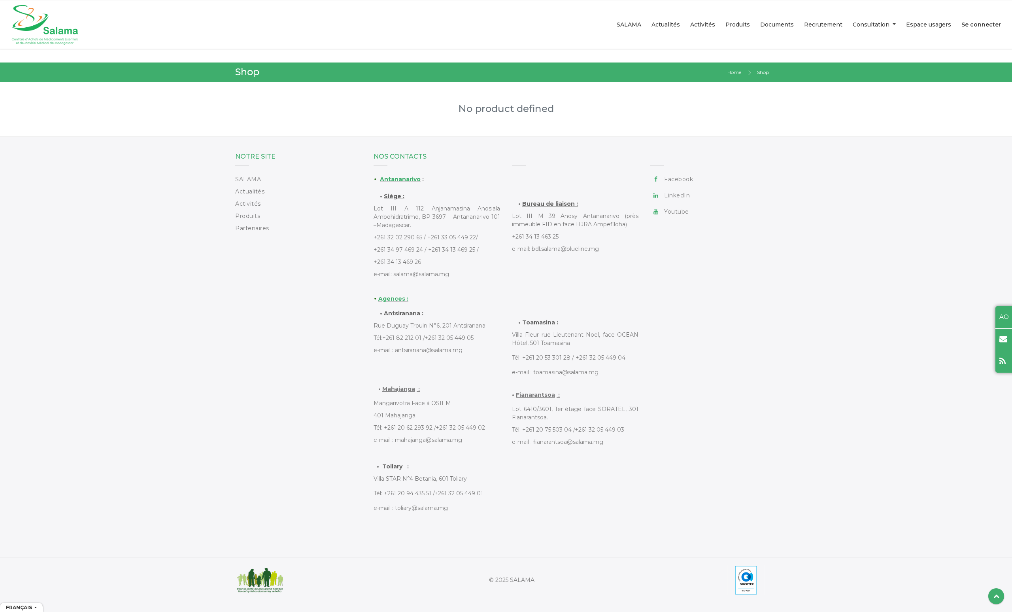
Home (734, 72)
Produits (247, 216)
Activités (248, 203)
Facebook (678, 179)
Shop (763, 72)
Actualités (249, 191)
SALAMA (248, 179)
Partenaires (252, 228)
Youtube (676, 211)
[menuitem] (629, 24)
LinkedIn (677, 195)
